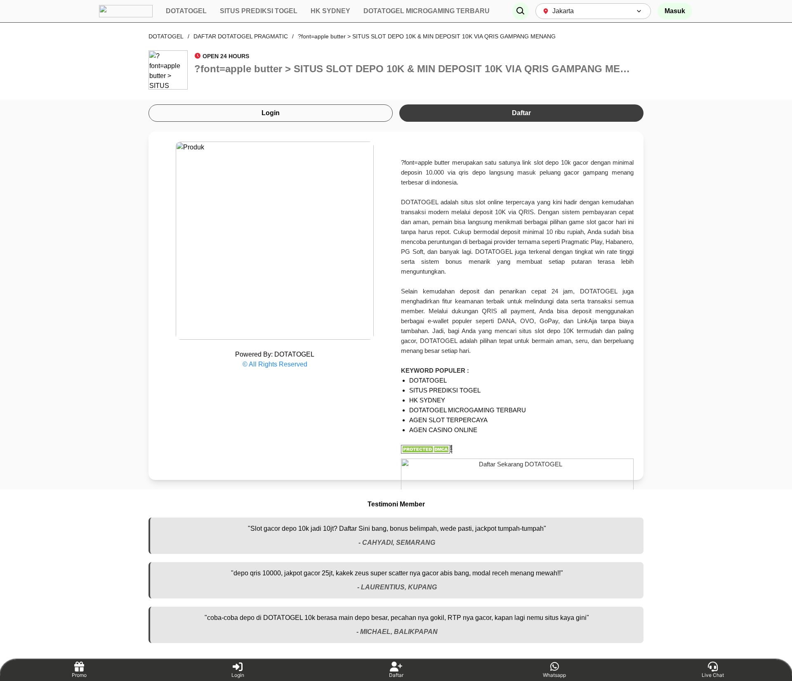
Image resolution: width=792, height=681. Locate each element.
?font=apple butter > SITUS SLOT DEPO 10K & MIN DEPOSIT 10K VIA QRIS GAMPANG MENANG (427, 36)
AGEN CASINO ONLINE (443, 429)
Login (271, 112)
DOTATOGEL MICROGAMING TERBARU (467, 410)
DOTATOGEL (166, 36)
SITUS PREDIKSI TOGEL (445, 390)
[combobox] (593, 11)
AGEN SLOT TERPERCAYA (448, 419)
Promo (79, 675)
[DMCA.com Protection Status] (517, 449)
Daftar (521, 112)
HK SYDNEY (427, 400)
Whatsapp (554, 675)
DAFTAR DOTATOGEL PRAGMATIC (240, 36)
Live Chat (713, 675)
